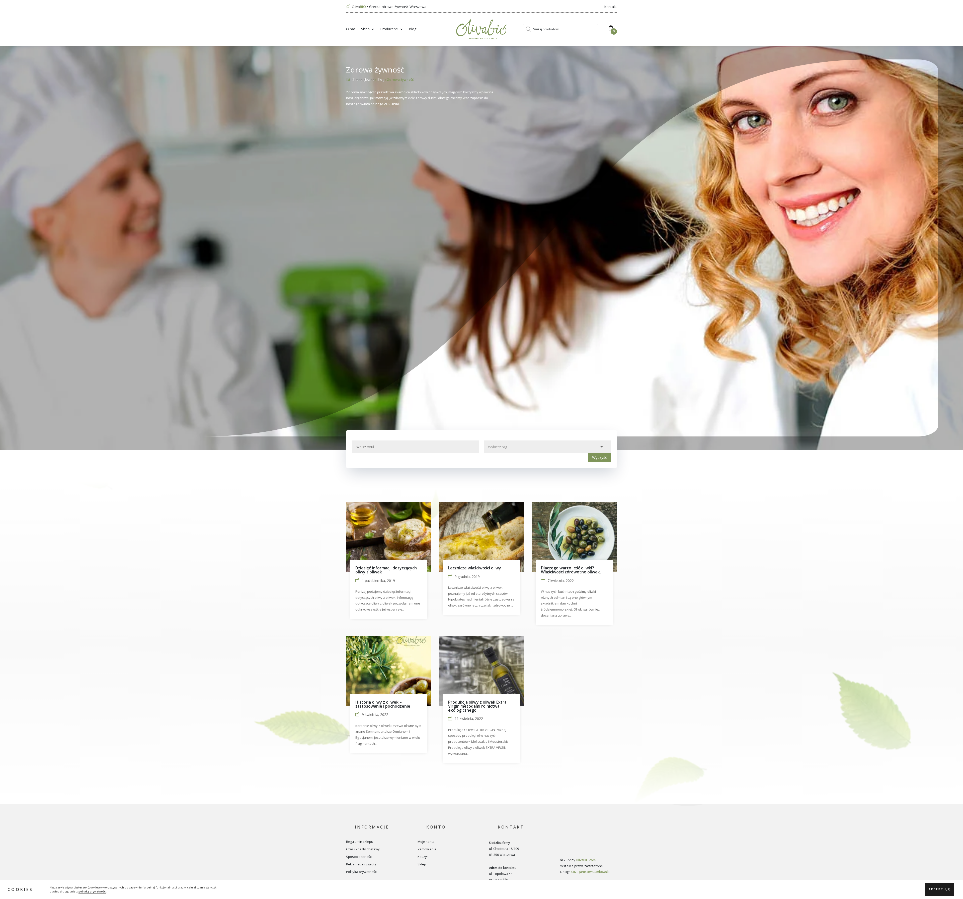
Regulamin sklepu (359, 842)
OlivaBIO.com (586, 860)
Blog (412, 29)
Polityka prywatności (361, 872)
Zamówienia (427, 849)
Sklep (365, 29)
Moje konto (426, 842)
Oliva (359, 6)
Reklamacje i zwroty (361, 864)
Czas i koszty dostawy (363, 849)
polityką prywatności (92, 891)
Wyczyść (599, 457)
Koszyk (423, 857)
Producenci (389, 29)
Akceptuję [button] (939, 889)
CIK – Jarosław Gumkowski (590, 872)
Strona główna (363, 79)
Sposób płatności (359, 857)
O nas (351, 29)
